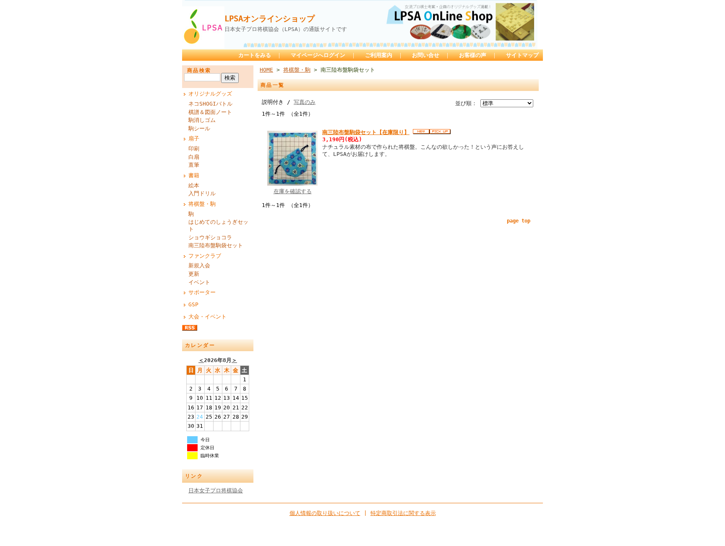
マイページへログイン (318, 55)
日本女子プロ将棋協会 (215, 490)
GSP (193, 304)
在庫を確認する (293, 191)
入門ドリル (202, 193)
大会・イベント (207, 316)
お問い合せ (425, 55)
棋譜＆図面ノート (210, 112)
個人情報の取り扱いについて (324, 513)
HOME (266, 70)
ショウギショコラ (210, 237)
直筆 (193, 165)
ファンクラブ (204, 256)
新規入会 (199, 265)
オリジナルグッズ (210, 94)
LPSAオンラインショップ (269, 18)
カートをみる (254, 55)
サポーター (202, 292)
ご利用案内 (378, 55)
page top (518, 221)
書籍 (193, 175)
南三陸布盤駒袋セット (215, 245)
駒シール (199, 128)
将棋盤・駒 (202, 204)
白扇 (193, 157)
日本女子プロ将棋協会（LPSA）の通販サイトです (285, 29)
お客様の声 (472, 55)
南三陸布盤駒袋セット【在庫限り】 (365, 132)
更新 (193, 274)
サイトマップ (522, 55)
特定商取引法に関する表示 (403, 513)
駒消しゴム (202, 120)
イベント (199, 282)
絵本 (193, 185)
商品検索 (199, 70)
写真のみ (305, 102)
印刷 (193, 148)
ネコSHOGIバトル (210, 104)
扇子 (193, 138)
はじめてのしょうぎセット (218, 225)
